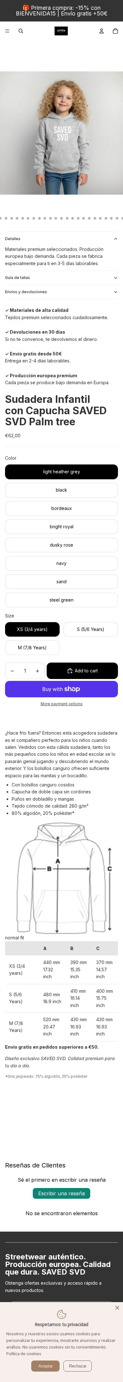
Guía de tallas (17, 277)
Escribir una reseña (61, 1193)
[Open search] (21, 31)
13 (33, 218)
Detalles (12, 238)
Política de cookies (23, 1353)
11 (22, 218)
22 (83, 218)
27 (111, 218)
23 (89, 218)
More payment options (62, 704)
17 (55, 218)
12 (28, 218)
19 (67, 218)
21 (78, 218)
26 (105, 218)
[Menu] (7, 31)
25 (100, 218)
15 (44, 218)
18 (61, 218)
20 (72, 218)
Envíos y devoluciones (26, 291)
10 (17, 218)
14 (39, 218)
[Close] (117, 1308)
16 (50, 218)
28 (117, 218)
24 (94, 218)
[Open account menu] (101, 31)
